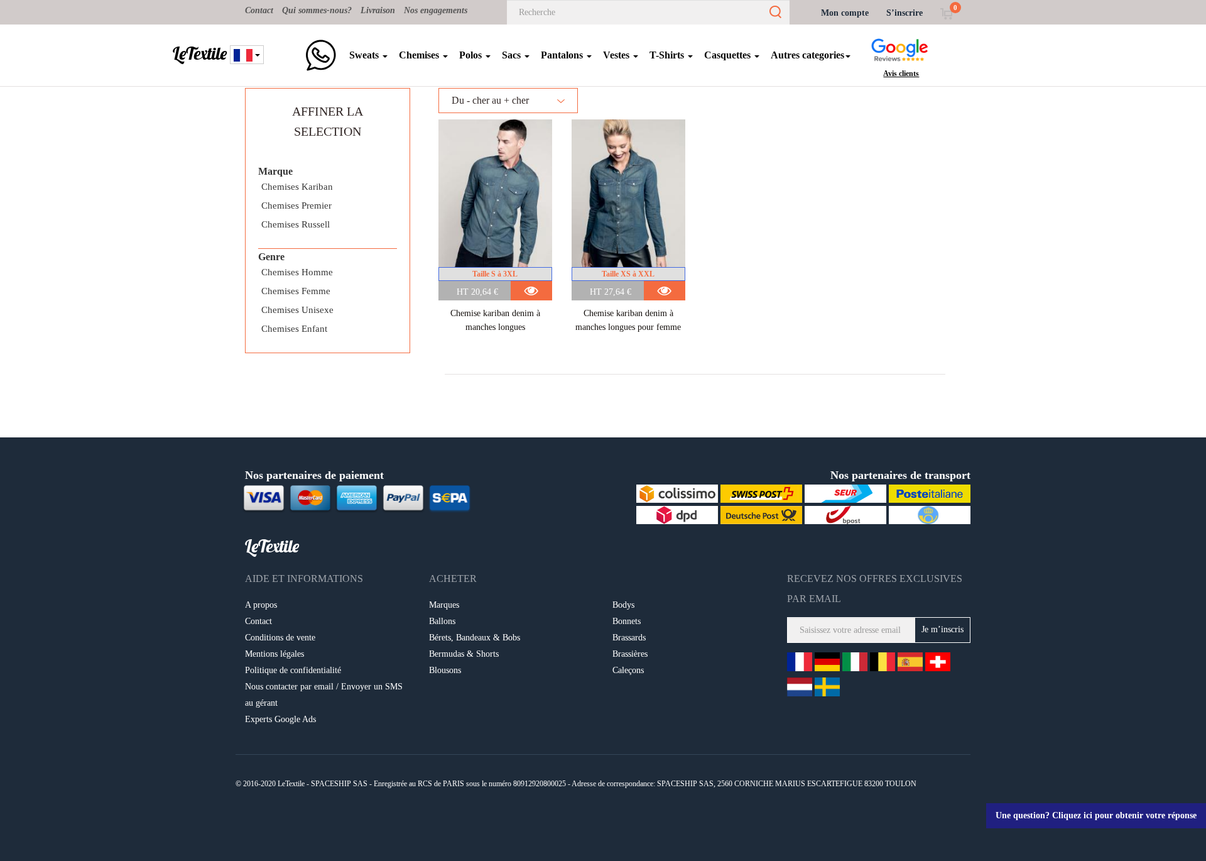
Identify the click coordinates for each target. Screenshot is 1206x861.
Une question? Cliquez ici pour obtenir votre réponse (1096, 815)
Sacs (512, 55)
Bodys (623, 605)
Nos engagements (435, 10)
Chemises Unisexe (297, 310)
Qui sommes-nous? (317, 10)
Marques (444, 605)
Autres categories (807, 55)
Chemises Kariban (297, 187)
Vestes (617, 55)
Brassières (630, 654)
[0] (946, 13)
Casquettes (728, 55)
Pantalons (563, 55)
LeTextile (200, 53)
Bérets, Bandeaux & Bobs (474, 637)
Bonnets (626, 621)
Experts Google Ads (280, 719)
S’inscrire (904, 13)
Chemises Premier (296, 205)
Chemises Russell (295, 224)
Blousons (445, 670)
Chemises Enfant (294, 329)
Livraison (378, 10)
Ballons (442, 621)
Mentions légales (274, 654)
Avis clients (901, 73)
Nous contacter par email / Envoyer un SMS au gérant (324, 695)
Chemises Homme (297, 272)
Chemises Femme (295, 291)
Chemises (420, 55)
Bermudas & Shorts (464, 654)
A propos (261, 605)
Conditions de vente (280, 637)
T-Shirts (668, 55)
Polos (471, 55)
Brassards (629, 637)
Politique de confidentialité (293, 670)
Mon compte (845, 13)
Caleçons (628, 670)
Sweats (365, 55)
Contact (259, 10)
